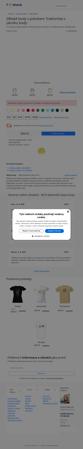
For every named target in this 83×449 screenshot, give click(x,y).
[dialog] (41, 224)
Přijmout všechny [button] (54, 231)
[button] (41, 236)
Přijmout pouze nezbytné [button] (31, 231)
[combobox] (68, 212)
